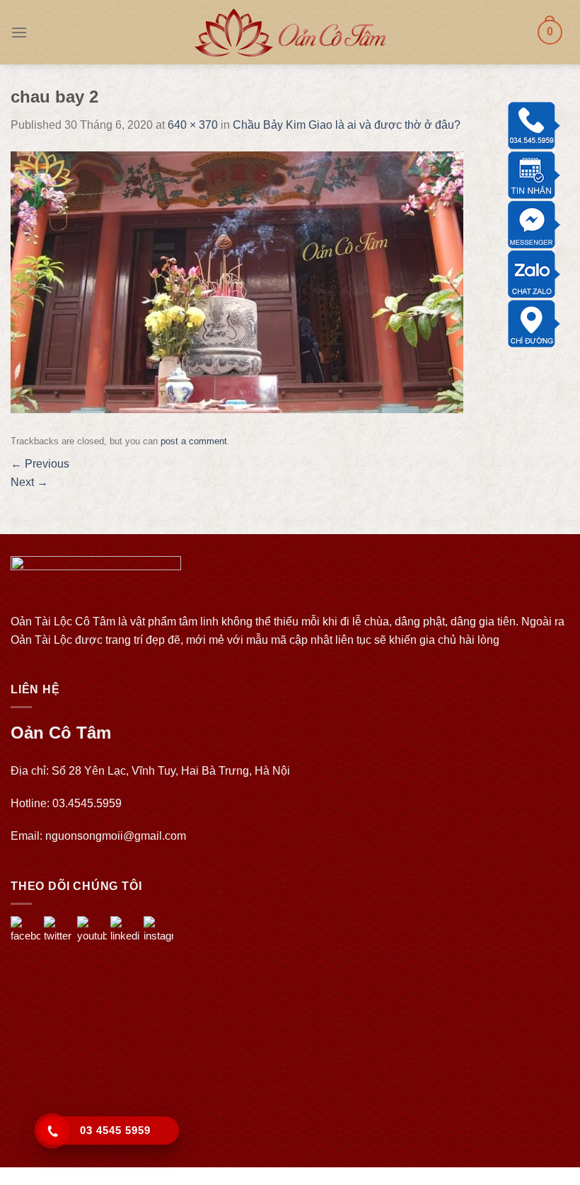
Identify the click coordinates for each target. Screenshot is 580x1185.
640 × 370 (193, 125)
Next (29, 482)
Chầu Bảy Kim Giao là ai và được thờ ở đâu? (346, 125)
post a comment (194, 441)
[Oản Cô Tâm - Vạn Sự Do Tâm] (290, 32)
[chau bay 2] (237, 281)
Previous (40, 464)
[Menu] (19, 32)
